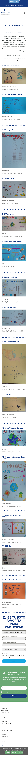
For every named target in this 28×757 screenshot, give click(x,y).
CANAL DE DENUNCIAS (6, 730)
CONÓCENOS (4, 708)
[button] (14, 1)
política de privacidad (16, 655)
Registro (14, 661)
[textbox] (12, 632)
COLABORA (4, 734)
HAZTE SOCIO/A (4, 736)
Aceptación (5, 653)
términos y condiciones (10, 657)
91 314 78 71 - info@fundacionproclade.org (14, 5)
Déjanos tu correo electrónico (9, 642)
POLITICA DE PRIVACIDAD (7, 725)
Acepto (8, 752)
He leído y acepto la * (13, 692)
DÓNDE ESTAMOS (5, 712)
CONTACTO (3, 741)
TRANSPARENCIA (5, 728)
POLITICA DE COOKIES (6, 723)
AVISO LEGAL (4, 721)
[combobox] (14, 632)
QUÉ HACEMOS (4, 710)
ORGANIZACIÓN (5, 715)
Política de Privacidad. (18, 692)
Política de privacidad (17, 752)
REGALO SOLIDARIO (6, 738)
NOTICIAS (3, 717)
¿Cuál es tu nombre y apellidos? (10, 636)
